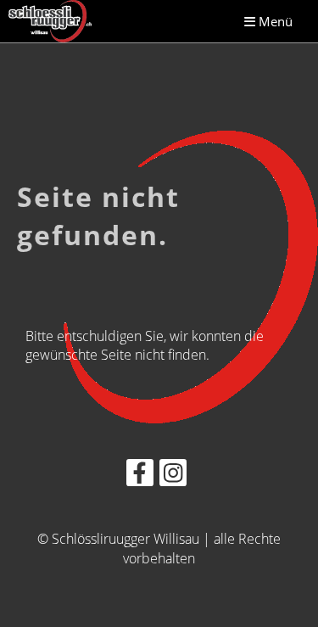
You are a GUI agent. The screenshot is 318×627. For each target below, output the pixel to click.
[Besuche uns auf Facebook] (139, 475)
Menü (274, 21)
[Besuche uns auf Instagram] (173, 475)
